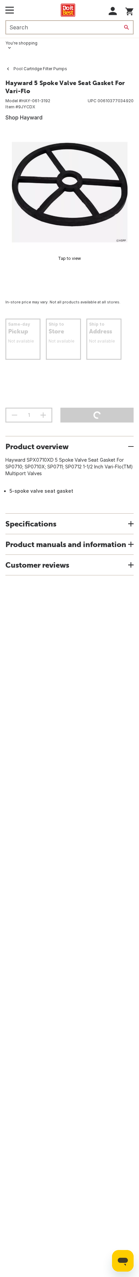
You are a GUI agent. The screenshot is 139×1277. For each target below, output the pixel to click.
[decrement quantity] (14, 415)
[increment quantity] (43, 415)
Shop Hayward (24, 117)
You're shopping (21, 43)
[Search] (126, 27)
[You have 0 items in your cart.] (129, 10)
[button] (113, 11)
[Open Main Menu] (9, 10)
